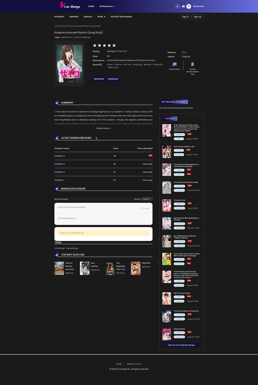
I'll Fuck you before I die (184, 146)
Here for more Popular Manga (181, 345)
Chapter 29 (179, 224)
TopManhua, (66, 37)
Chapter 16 (179, 297)
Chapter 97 (179, 319)
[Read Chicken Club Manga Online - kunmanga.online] (166, 205)
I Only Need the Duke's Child (186, 182)
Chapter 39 (179, 208)
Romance (59, 16)
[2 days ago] (190, 223)
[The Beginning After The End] (110, 268)
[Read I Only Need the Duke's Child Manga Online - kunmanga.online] (166, 187)
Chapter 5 (179, 150)
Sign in (185, 16)
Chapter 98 (179, 246)
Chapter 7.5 (179, 134)
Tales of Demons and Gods (69, 266)
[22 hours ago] (189, 259)
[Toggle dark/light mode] (177, 6)
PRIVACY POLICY (134, 364)
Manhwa (73, 16)
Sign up (197, 16)
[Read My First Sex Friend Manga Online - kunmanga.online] (166, 298)
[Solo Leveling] (84, 268)
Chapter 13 (179, 170)
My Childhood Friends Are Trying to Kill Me (185, 237)
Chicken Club (179, 200)
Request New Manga (121, 16)
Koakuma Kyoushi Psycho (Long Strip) (84, 26)
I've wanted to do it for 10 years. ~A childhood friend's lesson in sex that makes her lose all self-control (186, 274)
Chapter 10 (179, 281)
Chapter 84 (179, 333)
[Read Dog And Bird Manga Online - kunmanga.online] (166, 334)
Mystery (147, 64)
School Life (158, 64)
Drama (118, 64)
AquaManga (72, 248)
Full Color (127, 64)
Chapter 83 (179, 337)
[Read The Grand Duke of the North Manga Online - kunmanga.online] (166, 316)
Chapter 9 (179, 285)
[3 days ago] (190, 314)
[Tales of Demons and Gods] (59, 268)
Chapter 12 (179, 174)
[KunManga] (70, 6)
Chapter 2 (59, 172)
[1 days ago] (189, 170)
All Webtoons (106, 6)
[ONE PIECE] (135, 268)
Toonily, (76, 37)
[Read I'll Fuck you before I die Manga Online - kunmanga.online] (166, 151)
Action (64, 26)
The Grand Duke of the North (186, 311)
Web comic (113, 67)
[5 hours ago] (190, 241)
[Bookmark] (192, 64)
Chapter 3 (59, 164)
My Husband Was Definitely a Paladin (186, 219)
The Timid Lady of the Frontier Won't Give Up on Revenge (187, 255)
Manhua (88, 16)
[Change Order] (96, 138)
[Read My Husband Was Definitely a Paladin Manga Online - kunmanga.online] (166, 223)
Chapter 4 (59, 156)
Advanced (198, 6)
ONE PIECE (146, 263)
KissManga (85, 37)
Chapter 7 (179, 139)
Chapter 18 (179, 264)
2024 (184, 52)
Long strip (137, 64)
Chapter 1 (59, 180)
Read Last (113, 79)
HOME (91, 6)
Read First (99, 79)
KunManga (59, 248)
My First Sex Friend (182, 293)
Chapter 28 (179, 228)
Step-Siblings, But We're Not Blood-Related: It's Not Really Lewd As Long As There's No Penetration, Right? (186, 128)
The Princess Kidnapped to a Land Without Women (186, 165)
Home (57, 26)
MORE (100, 16)
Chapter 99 (179, 241)
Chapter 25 (179, 190)
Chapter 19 (179, 259)
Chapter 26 (179, 186)
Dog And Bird (179, 329)
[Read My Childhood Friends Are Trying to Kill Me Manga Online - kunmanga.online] (166, 241)
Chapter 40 (179, 204)
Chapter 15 (179, 301)
